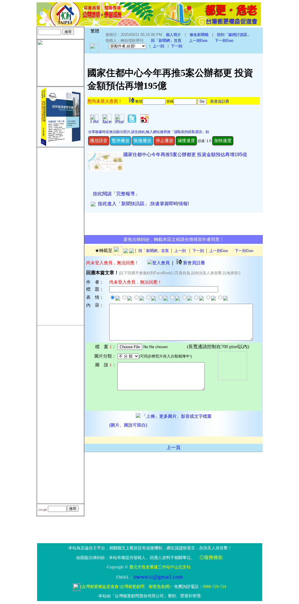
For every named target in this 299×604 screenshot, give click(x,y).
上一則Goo (198, 40)
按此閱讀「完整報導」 (116, 193)
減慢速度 (186, 140)
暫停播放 (120, 140)
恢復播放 (142, 140)
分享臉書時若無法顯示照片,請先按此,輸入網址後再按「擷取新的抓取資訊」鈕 (148, 132)
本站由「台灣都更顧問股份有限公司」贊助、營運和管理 (149, 596)
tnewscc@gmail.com (158, 576)
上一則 (158, 46)
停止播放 (164, 140)
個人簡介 (173, 34)
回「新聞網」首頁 (166, 40)
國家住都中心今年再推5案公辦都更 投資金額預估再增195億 (185, 154)
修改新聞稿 (199, 34)
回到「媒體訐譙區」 (234, 34)
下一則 (176, 46)
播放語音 (98, 140)
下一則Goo (224, 40)
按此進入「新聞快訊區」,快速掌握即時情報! (142, 203)
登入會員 (161, 262)
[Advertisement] (60, 235)
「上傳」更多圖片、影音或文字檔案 (176, 416)
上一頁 (173, 447)
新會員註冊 (219, 101)
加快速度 (223, 140)
